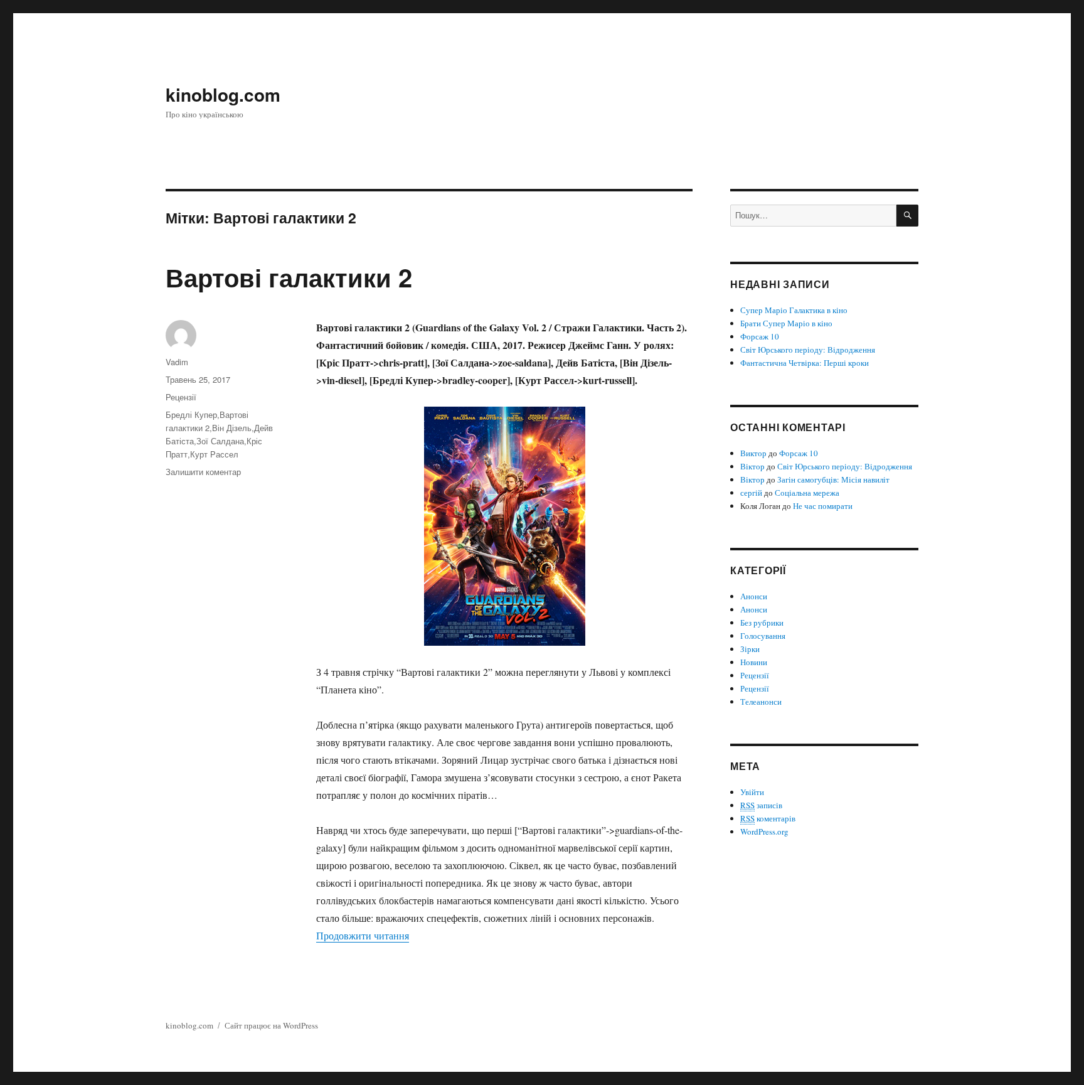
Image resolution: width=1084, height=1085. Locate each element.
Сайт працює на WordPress (271, 1025)
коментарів (767, 818)
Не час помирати (823, 505)
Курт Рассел (214, 454)
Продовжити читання (362, 935)
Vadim (177, 362)
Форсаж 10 (759, 336)
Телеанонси (761, 701)
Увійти (752, 792)
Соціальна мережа (807, 492)
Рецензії (181, 397)
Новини (753, 662)
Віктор (752, 466)
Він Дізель (232, 428)
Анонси (753, 596)
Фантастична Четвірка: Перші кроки (804, 362)
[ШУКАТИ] (907, 216)
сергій (751, 492)
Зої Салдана (220, 441)
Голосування (762, 635)
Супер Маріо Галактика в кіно (794, 310)
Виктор (753, 453)
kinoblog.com (223, 94)
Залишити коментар (203, 472)
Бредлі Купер (191, 414)
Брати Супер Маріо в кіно (786, 323)
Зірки (750, 649)
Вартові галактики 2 (289, 277)
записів (761, 805)
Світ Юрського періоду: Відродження (807, 349)
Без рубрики (762, 622)
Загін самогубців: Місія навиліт (833, 479)
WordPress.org (764, 831)
